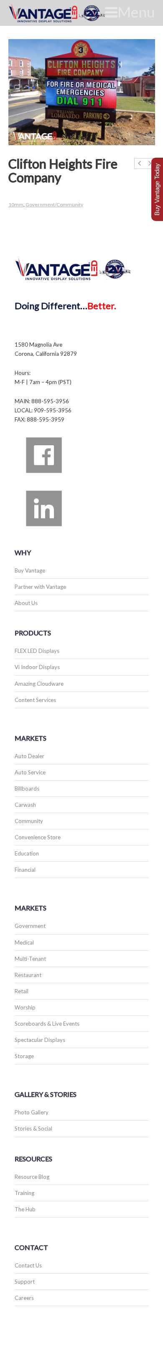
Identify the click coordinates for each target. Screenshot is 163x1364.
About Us (26, 603)
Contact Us (28, 1265)
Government (30, 926)
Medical (24, 942)
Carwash (25, 804)
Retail (21, 991)
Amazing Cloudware (39, 683)
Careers (24, 1298)
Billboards (27, 788)
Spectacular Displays (40, 1040)
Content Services (35, 700)
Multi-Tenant (30, 958)
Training (24, 1193)
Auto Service (30, 772)
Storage (24, 1056)
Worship (25, 1007)
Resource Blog (32, 1176)
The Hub (25, 1209)
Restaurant (28, 975)
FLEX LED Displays (37, 650)
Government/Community (54, 204)
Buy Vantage (30, 570)
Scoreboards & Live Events (47, 1023)
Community (29, 821)
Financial (25, 869)
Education (27, 853)
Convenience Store (38, 837)
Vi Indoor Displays (37, 667)
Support (25, 1281)
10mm (15, 204)
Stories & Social (33, 1128)
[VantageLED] (66, 12)
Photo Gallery (31, 1112)
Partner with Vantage (40, 586)
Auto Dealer (29, 756)
